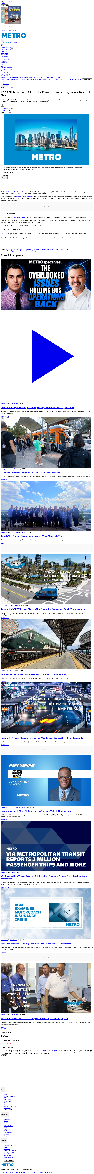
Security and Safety (6, 67)
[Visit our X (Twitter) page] (5, 1036)
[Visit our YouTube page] (7, 1036)
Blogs (11, 77)
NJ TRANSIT (61, 249)
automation (17, 251)
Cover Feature (8, 1)
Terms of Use (13, 1172)
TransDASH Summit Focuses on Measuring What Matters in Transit (33, 536)
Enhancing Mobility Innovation (24, 196)
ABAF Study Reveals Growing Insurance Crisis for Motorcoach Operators (36, 944)
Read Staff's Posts (6, 110)
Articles (17, 1)
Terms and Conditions (76, 79)
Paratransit (4, 61)
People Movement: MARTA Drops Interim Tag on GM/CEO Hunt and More (37, 811)
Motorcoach (4, 54)
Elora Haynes (15, 872)
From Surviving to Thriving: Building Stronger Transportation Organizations (37, 407)
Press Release (50, 79)
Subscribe (3, 30)
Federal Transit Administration (39, 249)
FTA (2, 233)
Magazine (3, 77)
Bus (2, 44)
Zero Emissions (5, 74)
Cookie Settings (87, 79)
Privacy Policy (65, 79)
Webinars (37, 77)
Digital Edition (11, 30)
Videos (15, 77)
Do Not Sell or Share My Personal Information (38, 1172)
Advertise (20, 79)
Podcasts (28, 77)
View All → (4, 1029)
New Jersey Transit (19, 217)
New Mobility (5, 58)
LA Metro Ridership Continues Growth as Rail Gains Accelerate (31, 472)
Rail (2, 64)
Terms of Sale (21, 1172)
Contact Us (58, 79)
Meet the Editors (13, 79)
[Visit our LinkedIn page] (3, 1036)
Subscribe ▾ (4, 5)
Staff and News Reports (18, 532)
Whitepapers (43, 77)
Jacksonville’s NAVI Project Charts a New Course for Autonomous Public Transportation (43, 609)
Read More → (5, 416)
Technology (4, 71)
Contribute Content (40, 79)
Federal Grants (52, 249)
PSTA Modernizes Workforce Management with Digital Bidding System (34, 1018)
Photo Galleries (21, 77)
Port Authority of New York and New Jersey (16, 192)
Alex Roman (14, 403)
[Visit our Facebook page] (2, 1036)
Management (4, 51)
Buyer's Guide (55, 77)
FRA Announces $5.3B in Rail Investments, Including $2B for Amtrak (33, 674)
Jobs (32, 77)
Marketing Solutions (29, 79)
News (13, 1)
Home (2, 87)
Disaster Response (6, 47)
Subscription (4, 79)
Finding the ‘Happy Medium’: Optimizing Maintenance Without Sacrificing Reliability (42, 738)
